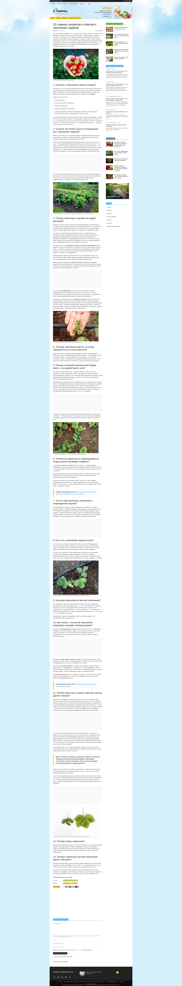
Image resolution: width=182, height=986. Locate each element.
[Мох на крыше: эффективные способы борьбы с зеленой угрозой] (109, 153)
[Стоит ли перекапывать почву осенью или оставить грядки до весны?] (109, 36)
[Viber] (78, 887)
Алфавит (58, 18)
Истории (109, 213)
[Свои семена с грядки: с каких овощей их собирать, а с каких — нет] (109, 59)
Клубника (66, 880)
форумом (55, 936)
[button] (130, 3)
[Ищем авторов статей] (117, 191)
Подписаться (78, 950)
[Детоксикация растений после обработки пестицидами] (109, 160)
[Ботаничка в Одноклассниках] (124, 1)
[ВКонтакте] (66, 887)
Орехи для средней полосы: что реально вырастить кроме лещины (121, 43)
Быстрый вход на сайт (58, 947)
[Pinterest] (70, 887)
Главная (52, 18)
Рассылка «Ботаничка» (68, 981)
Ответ (89, 3)
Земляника (72, 880)
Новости (109, 210)
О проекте (61, 981)
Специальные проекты (74, 18)
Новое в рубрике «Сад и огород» (114, 23)
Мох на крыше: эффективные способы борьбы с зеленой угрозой (121, 153)
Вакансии (77, 981)
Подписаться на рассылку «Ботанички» (63, 956)
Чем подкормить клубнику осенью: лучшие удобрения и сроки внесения (121, 176)
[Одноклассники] (68, 887)
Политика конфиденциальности (111, 981)
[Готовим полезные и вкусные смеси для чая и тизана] (109, 29)
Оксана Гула (55, 30)
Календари (64, 18)
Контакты (121, 981)
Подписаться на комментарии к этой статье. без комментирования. (73, 950)
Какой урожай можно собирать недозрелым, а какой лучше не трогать (121, 51)
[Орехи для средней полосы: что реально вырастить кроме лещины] (109, 43)
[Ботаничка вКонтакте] (126, 1)
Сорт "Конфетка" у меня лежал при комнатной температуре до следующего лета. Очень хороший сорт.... (117, 116)
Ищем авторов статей (113, 196)
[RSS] (131, 1)
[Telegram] (72, 887)
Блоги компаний (74, 3)
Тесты (59, 3)
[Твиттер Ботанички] (129, 1)
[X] (76, 887)
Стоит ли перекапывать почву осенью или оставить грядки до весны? (121, 36)
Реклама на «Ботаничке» (85, 981)
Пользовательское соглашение (97, 981)
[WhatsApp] (74, 887)
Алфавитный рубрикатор (113, 226)
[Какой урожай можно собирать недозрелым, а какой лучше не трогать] (109, 51)
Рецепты (65, 3)
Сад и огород (55, 21)
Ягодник (61, 21)
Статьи (52, 3)
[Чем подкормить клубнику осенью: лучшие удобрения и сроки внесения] (109, 176)
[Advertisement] (78, 903)
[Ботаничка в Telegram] (128, 1)
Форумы (82, 3)
